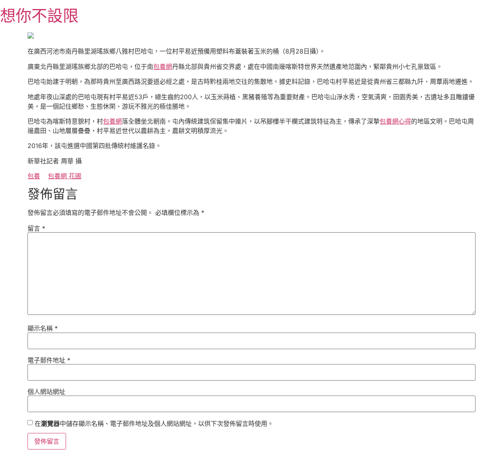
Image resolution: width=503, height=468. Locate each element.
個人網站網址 (46, 391)
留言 (36, 228)
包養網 (162, 66)
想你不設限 (39, 15)
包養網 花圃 (64, 176)
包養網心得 (395, 121)
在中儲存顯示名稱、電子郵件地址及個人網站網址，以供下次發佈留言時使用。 (154, 423)
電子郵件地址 (49, 360)
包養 (34, 176)
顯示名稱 (43, 328)
